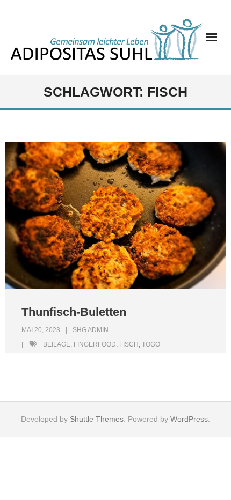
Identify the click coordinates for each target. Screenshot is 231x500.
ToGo (151, 344)
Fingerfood (95, 344)
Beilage (56, 344)
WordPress (189, 419)
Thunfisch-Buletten (73, 312)
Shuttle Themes (97, 419)
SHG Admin (91, 330)
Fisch (129, 344)
